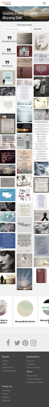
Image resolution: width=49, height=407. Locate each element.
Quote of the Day (33, 367)
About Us (30, 361)
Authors (5, 361)
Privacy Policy (32, 375)
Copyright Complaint (35, 382)
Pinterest (5, 397)
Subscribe (38, 29)
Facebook (6, 390)
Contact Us (31, 364)
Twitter (5, 393)
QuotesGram (6, 3)
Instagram (6, 400)
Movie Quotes (7, 367)
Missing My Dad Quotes (25, 321)
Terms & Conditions (34, 379)
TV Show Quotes (9, 370)
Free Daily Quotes (24, 24)
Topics (4, 364)
